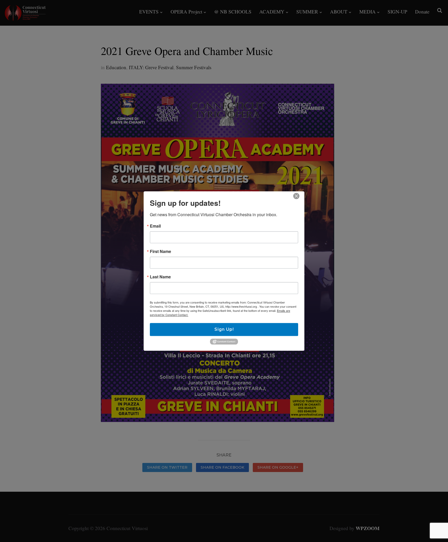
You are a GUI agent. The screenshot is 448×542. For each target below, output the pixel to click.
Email (155, 226)
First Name (160, 251)
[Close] (296, 196)
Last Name (160, 277)
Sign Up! (224, 329)
